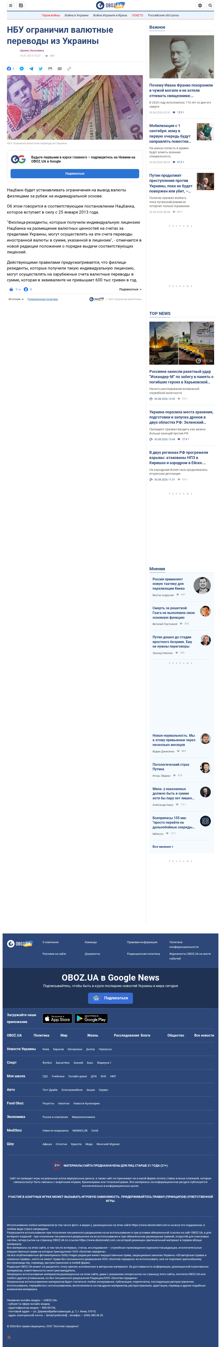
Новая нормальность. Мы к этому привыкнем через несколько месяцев (174, 740)
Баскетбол (63, 1062)
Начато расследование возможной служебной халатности (174, 391)
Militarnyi (158, 833)
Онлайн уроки (77, 1076)
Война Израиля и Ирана (110, 15)
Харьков (58, 1049)
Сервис (103, 1089)
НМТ (113, 1076)
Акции (91, 1089)
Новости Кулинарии (86, 1103)
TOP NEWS (159, 313)
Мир (63, 1035)
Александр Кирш (163, 804)
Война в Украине (76, 15)
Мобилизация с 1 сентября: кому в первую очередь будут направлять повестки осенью (170, 133)
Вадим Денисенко (163, 751)
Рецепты (48, 1103)
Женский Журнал (108, 1144)
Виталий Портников (165, 624)
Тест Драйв (50, 1089)
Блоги (145, 1035)
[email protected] (56, 1315)
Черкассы (105, 1049)
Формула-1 (104, 1062)
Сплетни (61, 1144)
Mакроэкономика (83, 1117)
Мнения (157, 568)
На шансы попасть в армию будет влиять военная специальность (169, 152)
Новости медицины (56, 1130)
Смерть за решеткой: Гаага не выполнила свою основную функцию (174, 612)
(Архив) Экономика (32, 50)
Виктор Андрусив (163, 595)
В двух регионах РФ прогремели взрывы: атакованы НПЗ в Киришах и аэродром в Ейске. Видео (178, 458)
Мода (89, 1144)
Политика (41, 1035)
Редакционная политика (43, 299)
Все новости (204, 1035)
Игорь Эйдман (161, 775)
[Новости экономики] (96, 300)
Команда (91, 942)
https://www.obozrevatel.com (149, 1225)
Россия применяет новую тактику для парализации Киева (169, 584)
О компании (51, 942)
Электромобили (72, 1089)
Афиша (47, 1144)
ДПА (94, 1076)
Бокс (90, 1062)
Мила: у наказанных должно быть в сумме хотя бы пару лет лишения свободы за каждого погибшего (174, 794)
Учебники (58, 1076)
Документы (92, 953)
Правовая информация (142, 942)
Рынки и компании (55, 1117)
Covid (94, 1130)
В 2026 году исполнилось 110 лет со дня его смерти (180, 104)
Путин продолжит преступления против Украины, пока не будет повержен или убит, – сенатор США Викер (171, 183)
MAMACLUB (80, 1130)
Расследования (126, 1035)
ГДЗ (45, 1076)
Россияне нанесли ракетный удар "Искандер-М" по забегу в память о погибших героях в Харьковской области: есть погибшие (181, 377)
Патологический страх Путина (171, 767)
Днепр (90, 1049)
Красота (76, 1144)
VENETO (137, 15)
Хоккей (78, 1062)
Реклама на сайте (54, 953)
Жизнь (92, 1035)
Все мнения (162, 847)
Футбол (47, 1062)
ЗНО (103, 1076)
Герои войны (51, 15)
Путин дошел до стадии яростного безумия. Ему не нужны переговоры (172, 641)
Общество (175, 1035)
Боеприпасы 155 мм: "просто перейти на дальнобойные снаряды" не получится (173, 823)
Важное (157, 27)
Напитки (63, 1103)
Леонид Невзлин (163, 653)
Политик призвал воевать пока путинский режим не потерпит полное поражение (169, 202)
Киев (46, 1049)
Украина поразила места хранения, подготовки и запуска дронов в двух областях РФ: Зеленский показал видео (181, 417)
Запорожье (75, 1049)
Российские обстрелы (163, 15)
